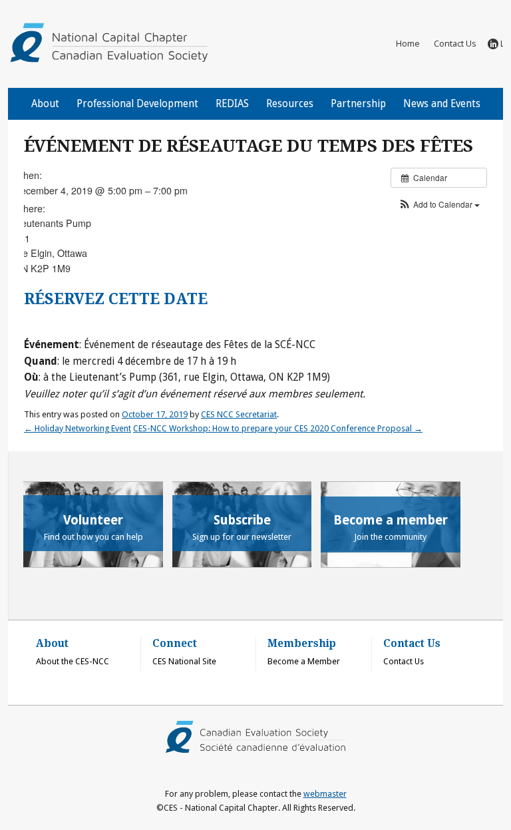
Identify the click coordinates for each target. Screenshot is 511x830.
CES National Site (184, 661)
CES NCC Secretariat (239, 414)
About (45, 104)
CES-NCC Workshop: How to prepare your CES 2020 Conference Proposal (278, 428)
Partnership (358, 104)
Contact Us (455, 43)
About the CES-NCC (72, 661)
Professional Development (137, 104)
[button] (438, 204)
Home (408, 43)
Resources (289, 104)
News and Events (441, 104)
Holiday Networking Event (77, 428)
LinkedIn (501, 43)
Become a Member (303, 661)
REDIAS (232, 104)
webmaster (325, 794)
